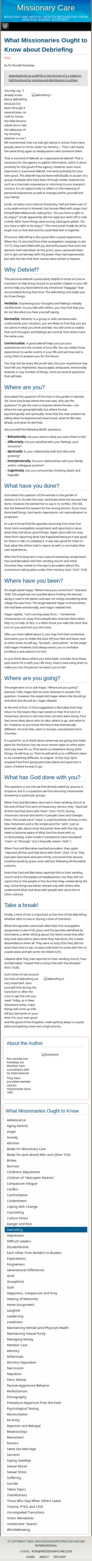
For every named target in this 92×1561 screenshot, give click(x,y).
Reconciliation (17, 1414)
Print (7, 58)
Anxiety (12, 1137)
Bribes (12, 1160)
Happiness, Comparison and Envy (32, 1293)
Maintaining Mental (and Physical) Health (38, 1328)
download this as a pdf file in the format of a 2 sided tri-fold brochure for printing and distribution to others (45, 78)
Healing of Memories (22, 1299)
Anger (11, 1131)
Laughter (14, 1310)
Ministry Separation (21, 1362)
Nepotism (14, 1374)
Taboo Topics (16, 1489)
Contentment (17, 1201)
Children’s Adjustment (23, 1172)
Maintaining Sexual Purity (26, 1333)
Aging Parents (17, 1126)
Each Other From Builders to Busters (34, 1253)
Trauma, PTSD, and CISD (25, 1506)
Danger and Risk (19, 1224)
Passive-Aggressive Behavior (28, 1385)
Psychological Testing (23, 1408)
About (44, 1557)
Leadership (15, 1316)
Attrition (13, 1143)
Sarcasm (13, 1454)
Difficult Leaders (19, 1241)
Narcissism (15, 1368)
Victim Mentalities (20, 1518)
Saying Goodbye (19, 1460)
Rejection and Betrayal (24, 1426)
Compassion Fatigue (22, 1183)
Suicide (12, 1483)
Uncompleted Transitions (25, 1512)
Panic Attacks (17, 1379)
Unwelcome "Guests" (22, 1524)
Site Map (59, 1557)
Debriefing (15, 1229)
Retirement (15, 1437)
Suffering (14, 1478)
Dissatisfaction (18, 1247)
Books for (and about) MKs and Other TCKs (39, 1154)
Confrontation (17, 1195)
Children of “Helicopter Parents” (30, 1178)
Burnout (13, 1166)
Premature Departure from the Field (34, 1403)
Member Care (17, 1345)
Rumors (13, 1443)
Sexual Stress (17, 1472)
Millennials (15, 1356)
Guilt (10, 1287)
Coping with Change (22, 1206)
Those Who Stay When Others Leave (34, 1501)
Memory (13, 1351)
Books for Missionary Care (26, 1149)
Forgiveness (16, 1264)
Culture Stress (17, 1218)
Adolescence (16, 1120)
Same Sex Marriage (21, 1449)
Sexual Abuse (17, 1466)
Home (30, 1557)
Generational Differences (25, 1270)
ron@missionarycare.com (52, 1551)
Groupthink (15, 1281)
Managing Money (20, 1339)
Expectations (16, 1258)
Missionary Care (46, 7)
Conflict (12, 1189)
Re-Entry (13, 1420)
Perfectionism (17, 1391)
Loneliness (15, 1322)
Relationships (17, 1431)
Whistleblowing (18, 1529)
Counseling (15, 1212)
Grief (10, 1276)
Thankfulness (17, 1495)
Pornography (16, 1397)
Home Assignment (20, 1304)
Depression (15, 1235)
